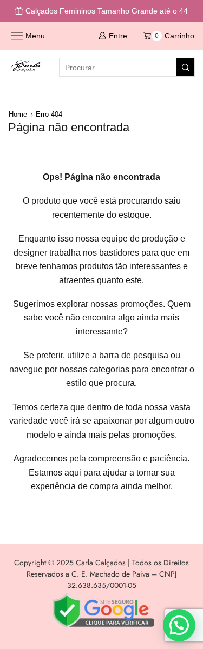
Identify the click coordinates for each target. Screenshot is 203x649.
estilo (76, 382)
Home (18, 114)
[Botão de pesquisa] (185, 67)
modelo (41, 434)
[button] (179, 625)
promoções (141, 304)
